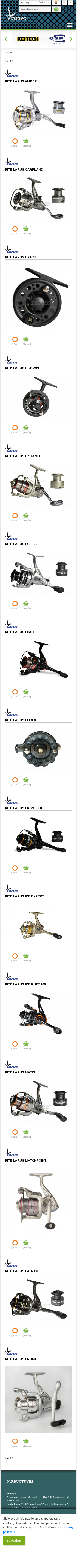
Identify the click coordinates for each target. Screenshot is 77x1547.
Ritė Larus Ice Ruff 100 (25, 984)
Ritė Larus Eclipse (22, 544)
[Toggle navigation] (70, 25)
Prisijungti (25, 2)
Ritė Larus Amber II (22, 81)
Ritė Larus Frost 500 (23, 808)
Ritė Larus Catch (20, 257)
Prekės (9, 52)
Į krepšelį (27, 146)
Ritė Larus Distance (23, 456)
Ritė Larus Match (21, 1072)
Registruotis (44, 2)
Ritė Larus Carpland (24, 169)
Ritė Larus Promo (21, 1359)
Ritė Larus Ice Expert (24, 896)
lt (64, 2)
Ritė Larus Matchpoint (25, 1160)
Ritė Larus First (19, 632)
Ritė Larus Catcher (23, 368)
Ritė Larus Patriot (22, 1271)
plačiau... (15, 146)
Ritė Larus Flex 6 (20, 720)
